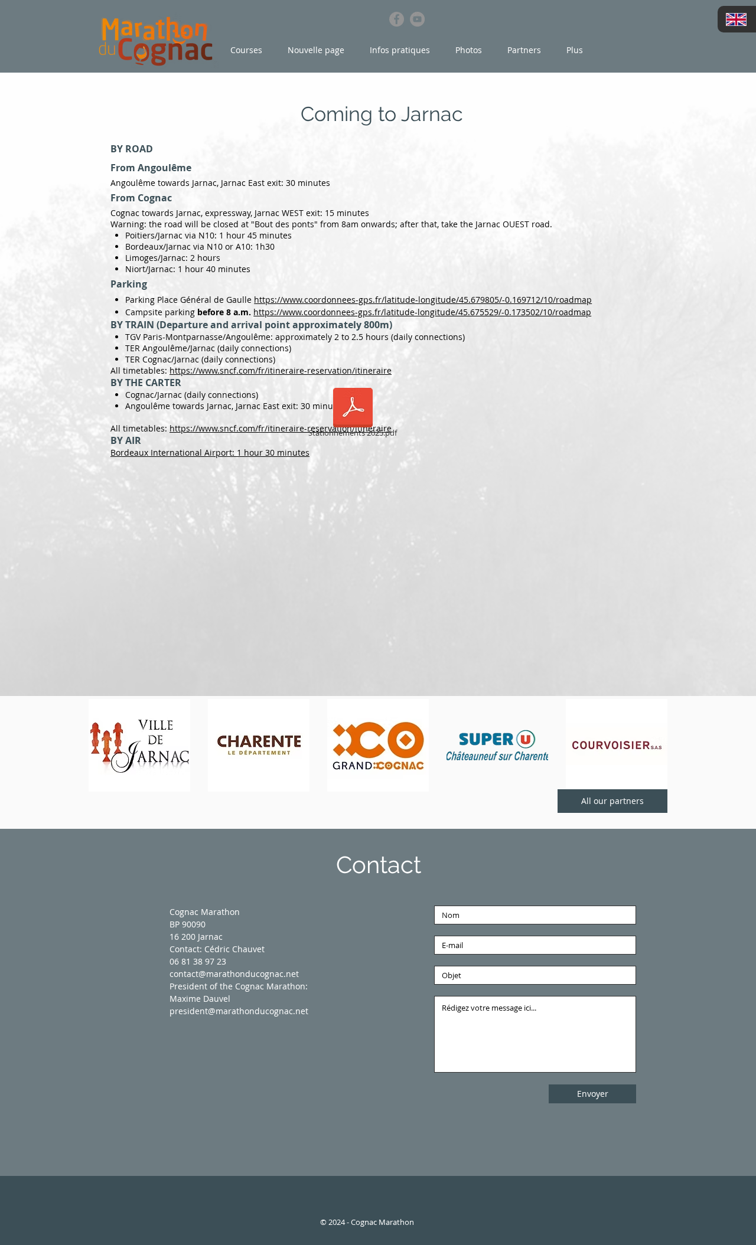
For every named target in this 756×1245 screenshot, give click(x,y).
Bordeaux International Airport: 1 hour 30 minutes (209, 452)
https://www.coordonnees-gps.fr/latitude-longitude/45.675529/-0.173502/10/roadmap (422, 312)
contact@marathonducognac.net (234, 973)
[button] (247, 50)
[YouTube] (417, 19)
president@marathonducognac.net (239, 1011)
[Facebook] (396, 19)
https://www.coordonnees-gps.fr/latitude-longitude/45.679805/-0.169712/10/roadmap (423, 299)
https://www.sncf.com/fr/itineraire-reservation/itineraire (281, 370)
